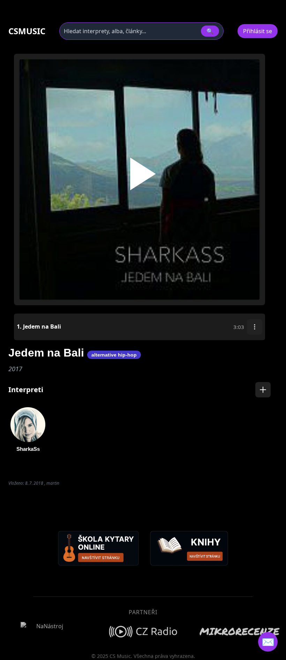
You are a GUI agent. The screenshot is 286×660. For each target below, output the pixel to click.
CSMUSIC (26, 31)
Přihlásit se (257, 31)
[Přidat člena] (263, 389)
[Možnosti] (254, 327)
